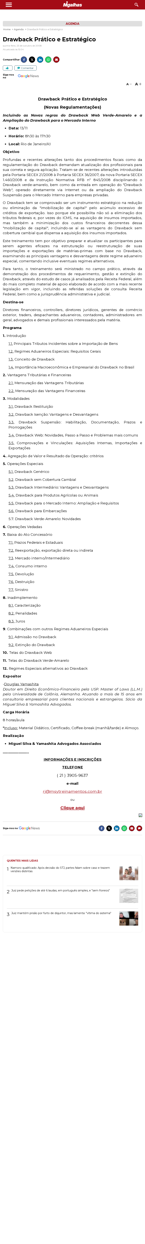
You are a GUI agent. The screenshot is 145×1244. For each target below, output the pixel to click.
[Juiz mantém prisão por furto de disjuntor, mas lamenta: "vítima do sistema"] (127, 919)
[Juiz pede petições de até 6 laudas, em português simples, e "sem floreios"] (127, 897)
